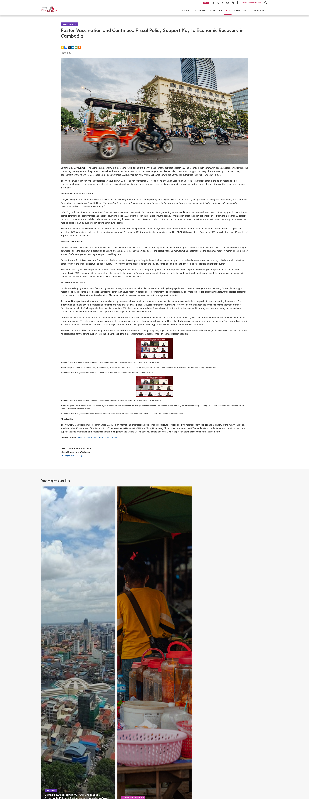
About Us (186, 10)
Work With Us (260, 10)
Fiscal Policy (111, 437)
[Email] (76, 47)
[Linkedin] (72, 47)
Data (220, 10)
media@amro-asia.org (71, 455)
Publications (200, 10)
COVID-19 (81, 437)
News (227, 10)
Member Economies (242, 10)
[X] (69, 47)
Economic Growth (95, 437)
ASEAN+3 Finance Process (250, 3)
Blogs (212, 10)
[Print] (79, 47)
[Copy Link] (62, 47)
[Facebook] (65, 47)
